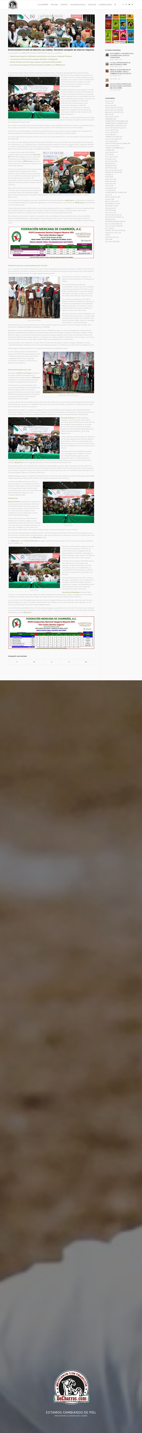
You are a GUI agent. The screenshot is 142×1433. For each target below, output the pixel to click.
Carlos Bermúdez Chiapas (114, 128)
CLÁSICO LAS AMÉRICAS (113, 148)
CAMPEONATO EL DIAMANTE (115, 123)
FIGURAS (108, 174)
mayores (49, 53)
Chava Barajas (110, 141)
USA (106, 235)
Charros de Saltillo (112, 139)
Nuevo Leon (109, 212)
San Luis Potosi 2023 (112, 224)
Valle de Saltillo (110, 237)
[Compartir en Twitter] (34, 662)
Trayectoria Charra (112, 232)
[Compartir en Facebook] (16, 662)
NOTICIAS (108, 210)
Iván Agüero (109, 188)
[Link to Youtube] (129, 4)
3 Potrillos (108, 101)
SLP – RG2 (108, 228)
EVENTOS (40, 53)
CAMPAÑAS (109, 119)
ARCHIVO (108, 114)
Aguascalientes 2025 (112, 112)
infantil (107, 186)
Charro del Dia (110, 132)
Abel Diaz (59, 53)
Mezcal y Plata (110, 201)
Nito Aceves (109, 208)
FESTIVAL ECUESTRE (112, 172)
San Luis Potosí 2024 (112, 226)
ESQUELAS (109, 163)
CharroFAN (109, 134)
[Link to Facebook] (123, 4)
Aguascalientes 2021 (112, 107)
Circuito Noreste (111, 145)
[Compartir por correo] (86, 662)
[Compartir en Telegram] (68, 662)
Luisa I (107, 195)
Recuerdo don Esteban (113, 217)
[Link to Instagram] (126, 4)
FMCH (45, 53)
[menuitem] (42, 4)
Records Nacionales (112, 215)
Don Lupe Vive (110, 157)
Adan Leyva (109, 105)
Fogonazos (109, 179)
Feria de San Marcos (112, 170)
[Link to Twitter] (132, 4)
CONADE (108, 150)
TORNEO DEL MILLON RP (113, 230)
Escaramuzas (110, 161)
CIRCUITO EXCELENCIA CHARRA (116, 143)
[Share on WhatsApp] (51, 662)
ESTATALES (109, 166)
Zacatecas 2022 (111, 241)
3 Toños (108, 103)
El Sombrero (109, 159)
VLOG (107, 239)
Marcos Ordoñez (111, 197)
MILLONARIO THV (111, 203)
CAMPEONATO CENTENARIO (115, 121)
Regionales (109, 219)
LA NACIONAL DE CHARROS (114, 192)
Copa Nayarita (110, 152)
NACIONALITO (110, 206)
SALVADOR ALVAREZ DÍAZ (114, 221)
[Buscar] (115, 4)
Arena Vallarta (110, 116)
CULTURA (108, 154)
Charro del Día (110, 130)
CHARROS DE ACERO (112, 136)
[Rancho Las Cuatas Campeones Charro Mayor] (51, 30)
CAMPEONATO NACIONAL (28, 53)
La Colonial (109, 190)
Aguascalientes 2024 (112, 110)
